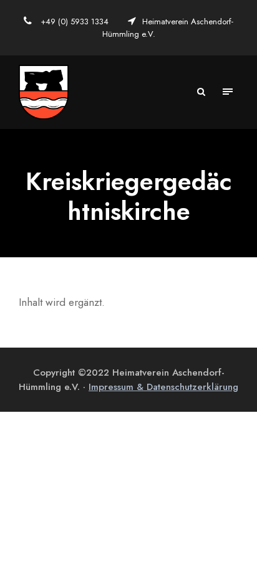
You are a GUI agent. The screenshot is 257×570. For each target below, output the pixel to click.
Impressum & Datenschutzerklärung (163, 387)
